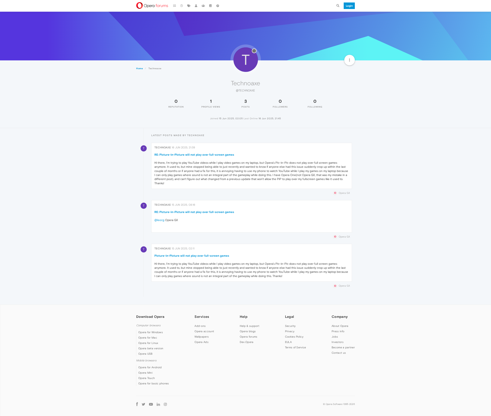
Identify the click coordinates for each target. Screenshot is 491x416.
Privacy (289, 331)
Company (340, 317)
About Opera (340, 325)
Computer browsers (148, 325)
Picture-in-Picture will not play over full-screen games (191, 255)
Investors (338, 342)
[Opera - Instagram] (165, 404)
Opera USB (145, 353)
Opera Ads (201, 342)
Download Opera (150, 317)
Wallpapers (201, 336)
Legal (289, 317)
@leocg (159, 220)
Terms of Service (295, 347)
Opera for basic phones (153, 383)
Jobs (335, 336)
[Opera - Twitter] (143, 404)
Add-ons (200, 325)
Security (290, 325)
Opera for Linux (148, 342)
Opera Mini (145, 372)
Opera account (204, 331)
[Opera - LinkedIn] (158, 404)
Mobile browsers (146, 360)
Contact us (339, 352)
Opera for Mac (147, 337)
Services (201, 317)
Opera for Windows (150, 332)
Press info (338, 331)
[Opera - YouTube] (151, 404)
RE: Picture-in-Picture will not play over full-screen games (194, 154)
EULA (288, 342)
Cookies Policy (294, 336)
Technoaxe (162, 147)
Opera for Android (150, 367)
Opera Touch (146, 378)
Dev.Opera (247, 342)
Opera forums (248, 336)
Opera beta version (150, 348)
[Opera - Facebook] (137, 404)
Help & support (249, 325)
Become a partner (343, 347)
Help (243, 317)
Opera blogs (248, 331)
